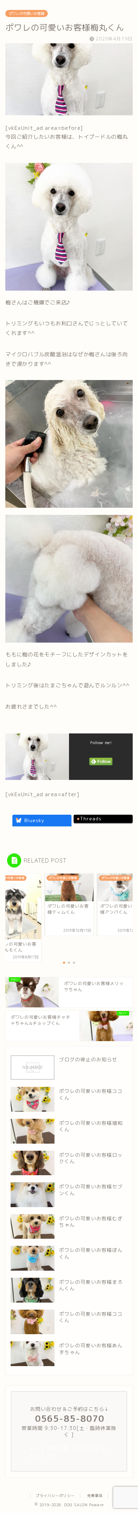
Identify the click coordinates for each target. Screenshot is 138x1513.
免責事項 (95, 1495)
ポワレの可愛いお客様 (26, 13)
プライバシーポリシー (55, 1495)
